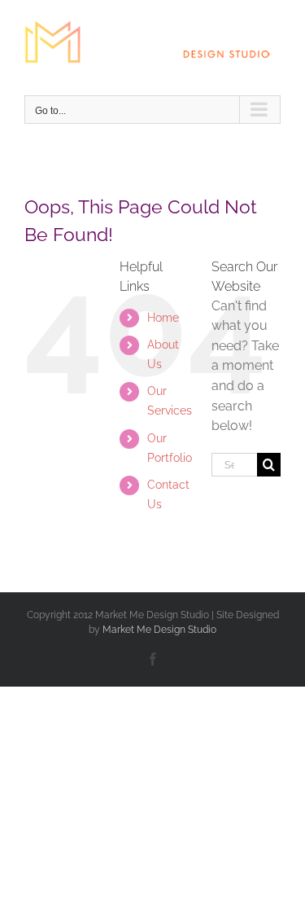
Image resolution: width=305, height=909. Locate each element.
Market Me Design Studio (159, 629)
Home (163, 317)
